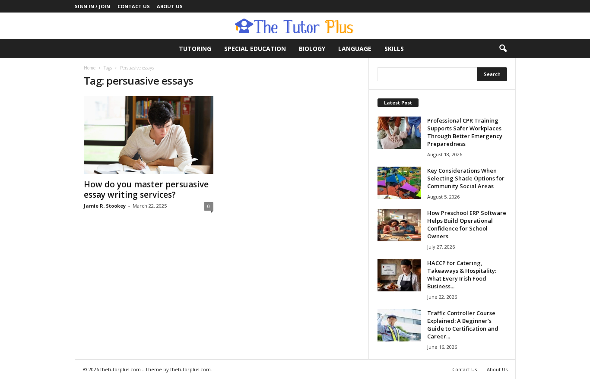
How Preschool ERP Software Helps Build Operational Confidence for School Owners (466, 224)
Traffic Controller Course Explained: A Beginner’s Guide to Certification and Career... (462, 324)
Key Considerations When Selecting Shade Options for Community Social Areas (465, 178)
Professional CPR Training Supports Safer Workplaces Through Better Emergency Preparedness (464, 132)
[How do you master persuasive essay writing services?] (148, 135)
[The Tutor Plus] (295, 26)
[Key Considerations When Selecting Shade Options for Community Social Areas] (399, 183)
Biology (312, 48)
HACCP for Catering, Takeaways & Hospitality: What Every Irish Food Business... (461, 274)
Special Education (255, 48)
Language (354, 48)
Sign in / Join (92, 6)
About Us (170, 6)
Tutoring (195, 48)
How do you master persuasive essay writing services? (146, 189)
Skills (394, 48)
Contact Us (133, 6)
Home (89, 68)
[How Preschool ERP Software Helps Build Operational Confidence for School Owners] (399, 225)
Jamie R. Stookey (105, 205)
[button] (502, 48)
